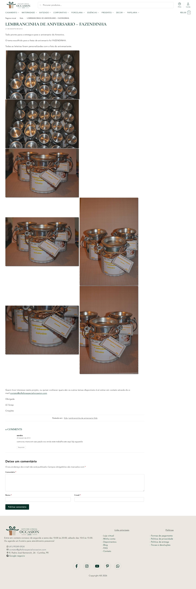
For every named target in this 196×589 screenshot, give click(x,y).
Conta (188, 7)
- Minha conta (108, 539)
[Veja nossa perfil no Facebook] (77, 567)
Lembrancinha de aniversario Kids (83, 418)
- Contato (106, 551)
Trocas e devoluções (160, 545)
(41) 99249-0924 (16, 546)
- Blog (105, 545)
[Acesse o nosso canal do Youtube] (97, 567)
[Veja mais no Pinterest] (107, 567)
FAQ (179, 7)
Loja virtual (108, 535)
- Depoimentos (109, 542)
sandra (20, 435)
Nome (8, 495)
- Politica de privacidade (161, 539)
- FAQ (105, 548)
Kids (21, 18)
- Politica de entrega (159, 542)
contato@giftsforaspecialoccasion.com (28, 393)
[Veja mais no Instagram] (87, 567)
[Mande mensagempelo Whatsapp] (118, 567)
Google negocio (17, 556)
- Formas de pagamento (161, 535)
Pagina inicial (10, 18)
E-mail (77, 495)
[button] (185, 12)
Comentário (10, 472)
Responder (21, 447)
